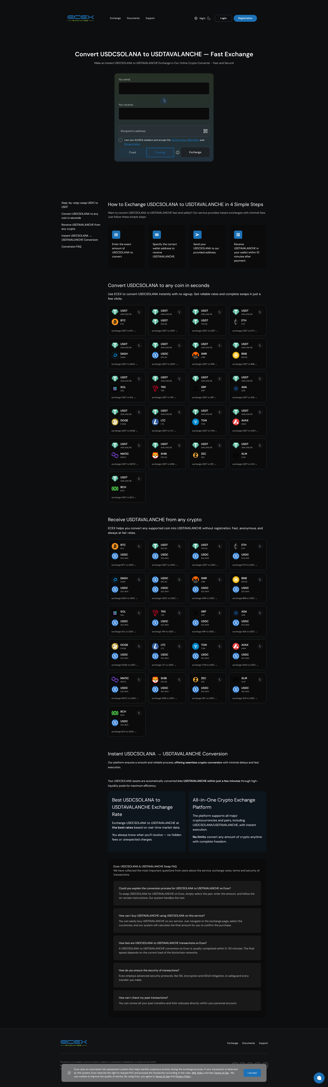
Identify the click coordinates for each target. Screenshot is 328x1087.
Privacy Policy (132, 144)
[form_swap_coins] (164, 100)
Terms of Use (178, 140)
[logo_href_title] (80, 18)
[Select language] (196, 18)
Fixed (132, 152)
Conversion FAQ (71, 246)
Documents (133, 18)
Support (150, 18)
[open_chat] (319, 1077)
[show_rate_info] (178, 152)
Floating (160, 152)
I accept (252, 1072)
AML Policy (193, 140)
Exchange (115, 18)
